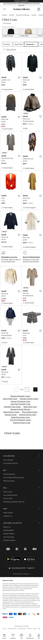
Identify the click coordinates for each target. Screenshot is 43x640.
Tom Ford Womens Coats (20, 420)
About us (6, 527)
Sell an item (8, 498)
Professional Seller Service (13, 501)
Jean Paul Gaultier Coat (20, 404)
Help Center (8, 512)
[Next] (27, 389)
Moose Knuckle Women (20, 409)
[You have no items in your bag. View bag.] (38, 9)
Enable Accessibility (21, 1)
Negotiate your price (9, 257)
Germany (29, 628)
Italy (39, 628)
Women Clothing (22, 15)
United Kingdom (12, 628)
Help (5, 509)
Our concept (8, 460)
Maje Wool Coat (30, 406)
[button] (38, 9)
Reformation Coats (11, 412)
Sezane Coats (10, 414)
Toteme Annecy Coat (21, 422)
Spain (35, 628)
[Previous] (16, 389)
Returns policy (9, 481)
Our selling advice (10, 495)
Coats (34, 15)
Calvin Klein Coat (10, 398)
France (4, 628)
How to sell (7, 491)
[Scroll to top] (35, 389)
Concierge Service (10, 463)
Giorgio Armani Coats (29, 398)
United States (22, 628)
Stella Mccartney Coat (20, 417)
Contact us (7, 516)
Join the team (8, 537)
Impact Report (9, 533)
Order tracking (9, 474)
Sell (5, 488)
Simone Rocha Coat (27, 414)
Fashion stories (9, 540)
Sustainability (8, 530)
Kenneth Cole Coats (12, 406)
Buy (4, 470)
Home (4, 15)
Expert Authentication (31, 257)
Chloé (11, 15)
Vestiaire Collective (12, 523)
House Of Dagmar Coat (20, 401)
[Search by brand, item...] (4, 9)
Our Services (9, 456)
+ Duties (30, 124)
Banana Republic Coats (20, 396)
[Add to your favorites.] (19, 77)
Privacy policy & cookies (20, 574)
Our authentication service (13, 477)
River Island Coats (29, 412)
